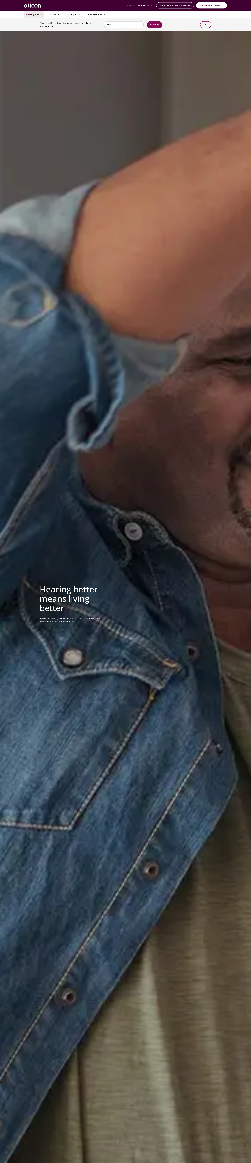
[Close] (205, 24)
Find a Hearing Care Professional (175, 5)
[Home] (32, 5)
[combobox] (121, 25)
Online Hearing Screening (211, 5)
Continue (154, 24)
